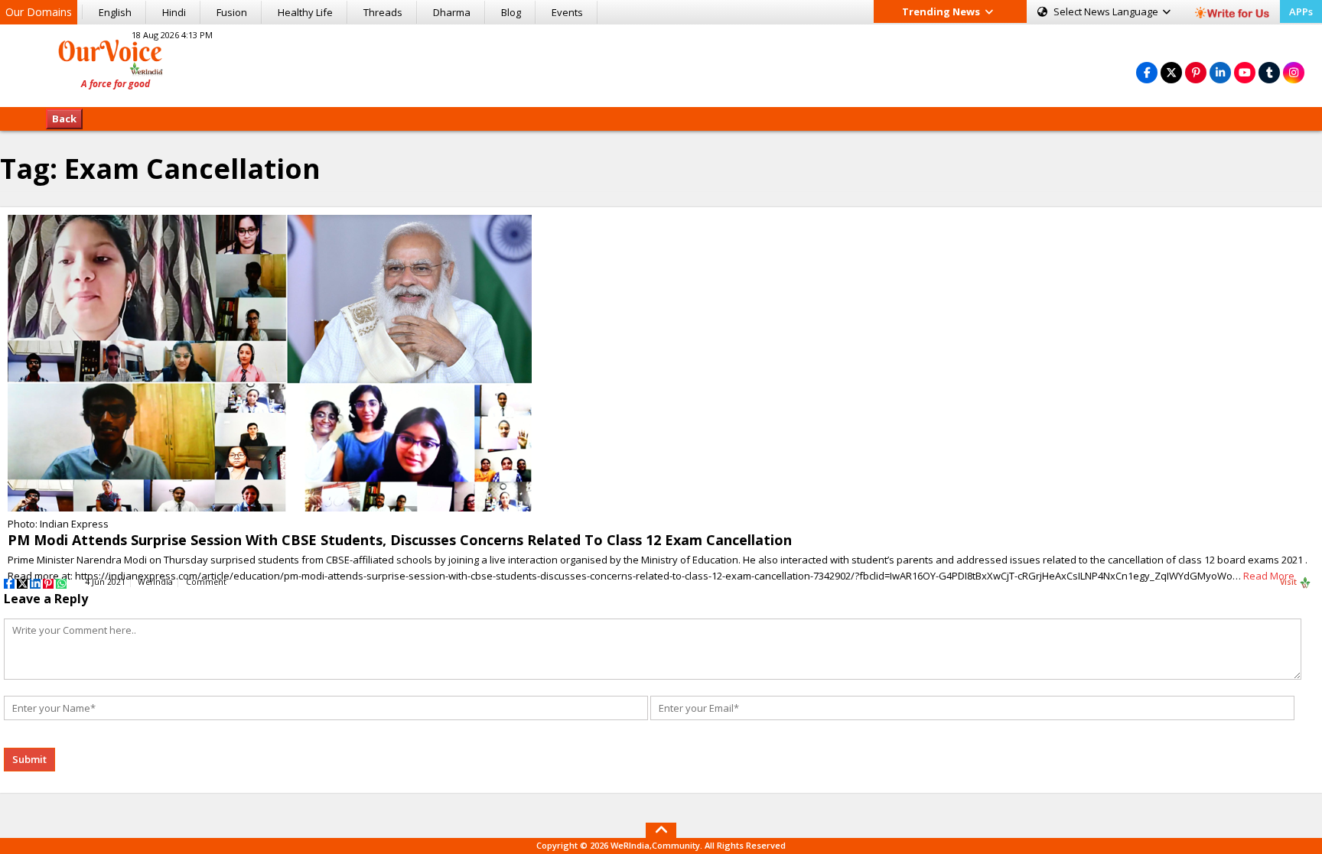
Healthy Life (305, 12)
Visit (1289, 581)
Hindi (174, 12)
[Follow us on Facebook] (1147, 72)
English (115, 12)
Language (1107, 11)
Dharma (452, 12)
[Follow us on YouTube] (1244, 72)
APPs (1301, 11)
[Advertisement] (661, 63)
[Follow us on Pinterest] (1195, 72)
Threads (382, 12)
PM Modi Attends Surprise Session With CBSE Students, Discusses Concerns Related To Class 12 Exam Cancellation (400, 540)
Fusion (232, 12)
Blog (511, 12)
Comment (206, 581)
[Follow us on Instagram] (1293, 72)
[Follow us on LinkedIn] (1220, 72)
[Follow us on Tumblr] (1269, 72)
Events (567, 12)
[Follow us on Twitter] (1171, 72)
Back (64, 118)
